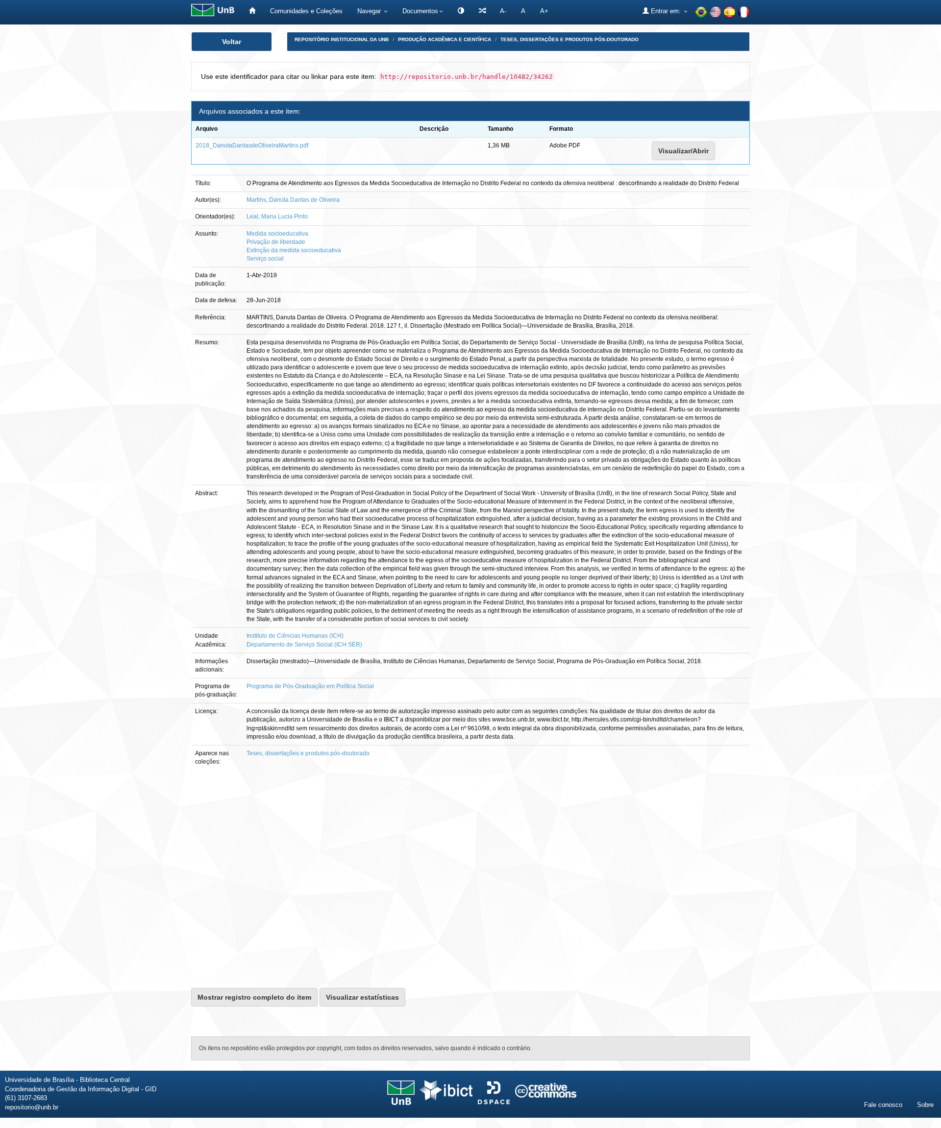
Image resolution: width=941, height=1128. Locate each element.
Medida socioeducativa (277, 233)
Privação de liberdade (276, 242)
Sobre (925, 1104)
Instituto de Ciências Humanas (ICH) (295, 635)
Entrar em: (666, 11)
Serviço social (265, 258)
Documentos (420, 11)
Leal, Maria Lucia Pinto (277, 216)
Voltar (231, 42)
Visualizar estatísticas (362, 997)
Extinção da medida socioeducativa (294, 250)
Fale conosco (883, 1104)
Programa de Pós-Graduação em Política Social (310, 686)
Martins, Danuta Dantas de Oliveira (293, 199)
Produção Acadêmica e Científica (444, 39)
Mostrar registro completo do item (254, 997)
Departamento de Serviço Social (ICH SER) (304, 644)
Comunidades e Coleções (306, 11)
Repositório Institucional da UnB (342, 39)
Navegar (370, 11)
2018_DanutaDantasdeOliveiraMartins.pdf (252, 145)
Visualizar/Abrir (683, 151)
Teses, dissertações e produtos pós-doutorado (569, 39)
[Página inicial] (252, 11)
